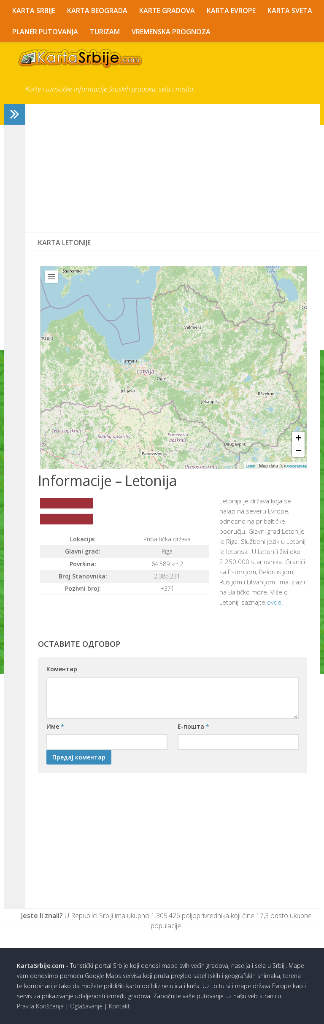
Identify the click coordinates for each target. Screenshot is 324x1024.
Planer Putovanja (45, 31)
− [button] (298, 450)
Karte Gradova (167, 10)
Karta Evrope (231, 10)
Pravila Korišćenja (40, 1006)
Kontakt (119, 1006)
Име (55, 726)
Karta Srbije (33, 10)
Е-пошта (193, 726)
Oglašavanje (86, 1006)
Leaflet (250, 466)
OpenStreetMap (296, 466)
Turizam (105, 31)
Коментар (61, 669)
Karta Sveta (289, 10)
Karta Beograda (97, 10)
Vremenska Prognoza (171, 31)
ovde (274, 602)
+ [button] (298, 437)
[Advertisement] (172, 168)
